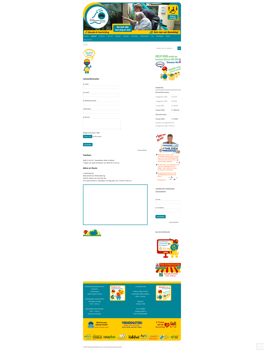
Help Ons (110, 36)
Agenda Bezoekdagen (94, 314)
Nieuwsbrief (159, 36)
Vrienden (118, 36)
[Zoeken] (179, 48)
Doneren (126, 36)
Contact (93, 36)
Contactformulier (140, 286)
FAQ (152, 36)
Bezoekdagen (145, 36)
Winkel (168, 36)
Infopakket (134, 36)
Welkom (86, 36)
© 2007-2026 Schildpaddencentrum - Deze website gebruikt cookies (102, 347)
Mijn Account (88, 40)
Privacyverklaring (142, 150)
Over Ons (102, 36)
